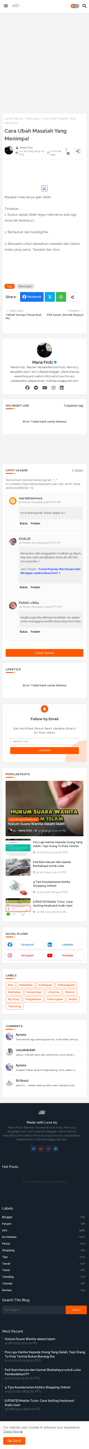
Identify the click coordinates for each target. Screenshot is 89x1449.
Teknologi (14, 1006)
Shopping (43, 1250)
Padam (35, 523)
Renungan (33, 118)
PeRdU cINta (29, 603)
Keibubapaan (66, 985)
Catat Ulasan (44, 653)
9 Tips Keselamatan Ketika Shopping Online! (51, 883)
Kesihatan (14, 992)
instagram (27, 955)
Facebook (34, 296)
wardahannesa (30, 498)
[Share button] (72, 297)
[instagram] (54, 387)
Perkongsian (55, 999)
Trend (43, 1270)
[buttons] (34, 1149)
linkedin (67, 944)
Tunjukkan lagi (73, 405)
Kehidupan (45, 985)
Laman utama (14, 118)
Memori (70, 992)
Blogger (43, 1217)
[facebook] (27, 387)
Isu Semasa (43, 1236)
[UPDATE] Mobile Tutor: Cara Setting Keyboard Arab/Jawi (53, 903)
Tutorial (43, 1283)
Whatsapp (61, 297)
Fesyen (43, 1223)
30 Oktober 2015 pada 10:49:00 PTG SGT (40, 606)
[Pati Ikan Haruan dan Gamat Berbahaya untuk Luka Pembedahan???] (18, 867)
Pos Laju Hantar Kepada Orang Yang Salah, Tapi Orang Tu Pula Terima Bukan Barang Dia (58, 846)
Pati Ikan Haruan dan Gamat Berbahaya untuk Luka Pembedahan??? (52, 865)
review (43, 1290)
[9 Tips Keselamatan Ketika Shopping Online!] (18, 887)
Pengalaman (33, 999)
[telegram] (36, 387)
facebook (27, 944)
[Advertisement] (44, 62)
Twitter (50, 297)
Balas (24, 523)
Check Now (11, 1431)
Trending (43, 1276)
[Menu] (6, 6)
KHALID (25, 539)
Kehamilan (26, 985)
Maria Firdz (42, 362)
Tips (43, 1257)
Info (43, 1230)
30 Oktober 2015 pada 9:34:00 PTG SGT (40, 542)
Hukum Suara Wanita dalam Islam (30, 1339)
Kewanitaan (34, 992)
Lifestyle (53, 992)
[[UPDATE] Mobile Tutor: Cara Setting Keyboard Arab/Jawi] (18, 907)
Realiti (73, 999)
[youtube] (44, 387)
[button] (75, 6)
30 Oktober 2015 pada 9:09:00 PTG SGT (40, 502)
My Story (13, 999)
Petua (43, 1243)
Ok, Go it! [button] (14, 1441)
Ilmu (10, 985)
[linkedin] (62, 387)
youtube (67, 955)
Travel (43, 1263)
